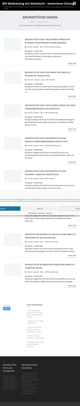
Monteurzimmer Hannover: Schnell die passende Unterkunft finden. (35, 313)
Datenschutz (41, 213)
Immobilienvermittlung (53, 47)
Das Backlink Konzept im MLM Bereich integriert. (35, 344)
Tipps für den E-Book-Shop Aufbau (35, 322)
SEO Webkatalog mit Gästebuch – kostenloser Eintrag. (38, 3)
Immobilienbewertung (54, 145)
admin (37, 47)
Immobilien (51, 80)
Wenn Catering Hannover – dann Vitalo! (36, 337)
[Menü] (74, 3)
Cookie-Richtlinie (32, 213)
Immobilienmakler (53, 113)
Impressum (49, 213)
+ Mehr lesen (72, 63)
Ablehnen (40, 208)
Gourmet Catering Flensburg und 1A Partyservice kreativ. (34, 329)
